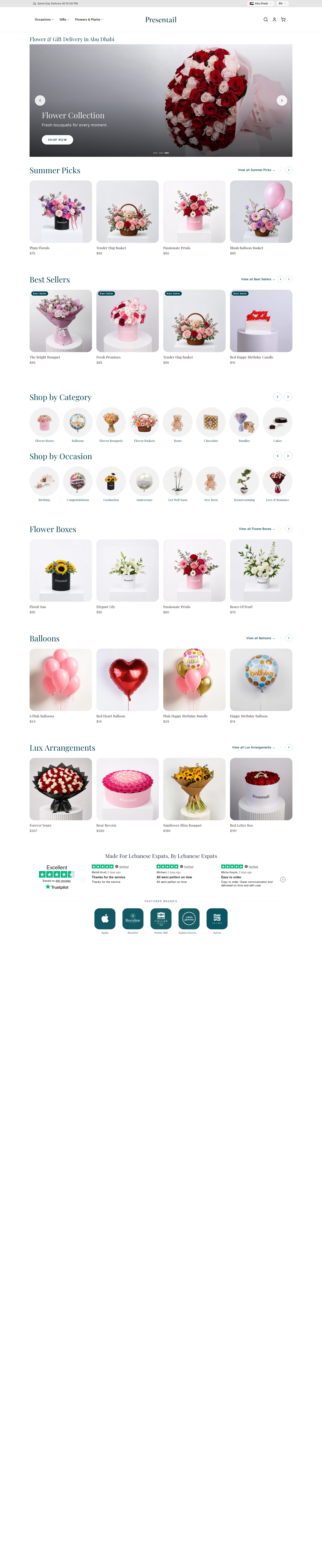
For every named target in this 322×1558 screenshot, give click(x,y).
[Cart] (283, 19)
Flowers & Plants (87, 19)
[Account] (274, 19)
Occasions (43, 19)
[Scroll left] (277, 396)
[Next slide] (282, 100)
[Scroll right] (288, 396)
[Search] (266, 19)
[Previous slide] (40, 100)
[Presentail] (161, 19)
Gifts (63, 19)
